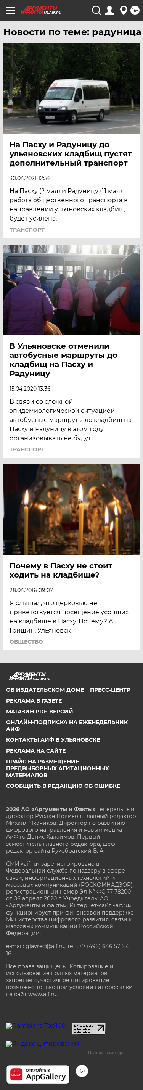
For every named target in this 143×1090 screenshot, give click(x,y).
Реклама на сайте (36, 750)
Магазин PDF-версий (39, 711)
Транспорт (27, 229)
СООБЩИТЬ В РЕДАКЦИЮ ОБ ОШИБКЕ (63, 785)
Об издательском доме (45, 689)
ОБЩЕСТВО (26, 641)
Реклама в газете (34, 700)
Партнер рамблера (106, 1052)
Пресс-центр (110, 689)
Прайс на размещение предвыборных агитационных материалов (57, 768)
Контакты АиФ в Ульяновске (53, 739)
